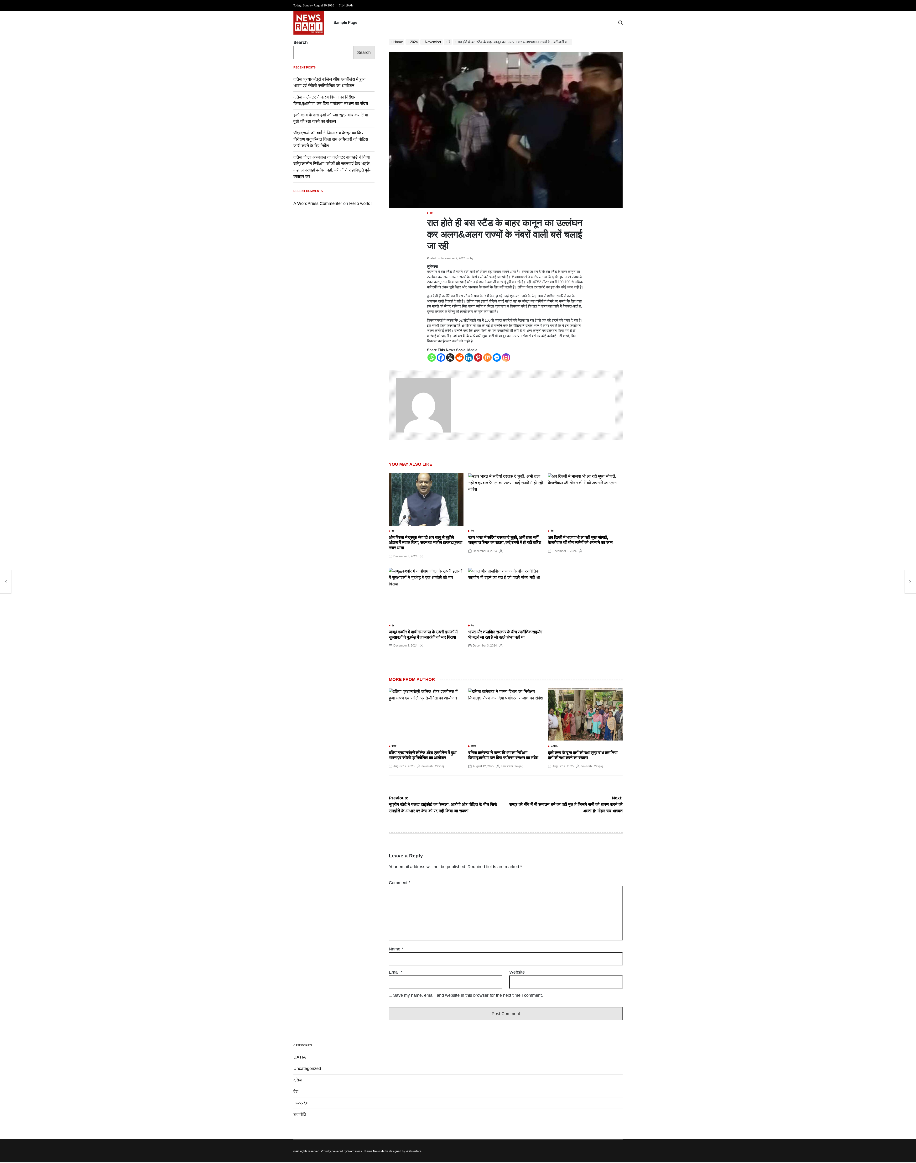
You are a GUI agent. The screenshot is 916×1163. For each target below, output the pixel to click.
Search (300, 42)
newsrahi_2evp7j (433, 766)
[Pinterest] (478, 357)
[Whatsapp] (431, 357)
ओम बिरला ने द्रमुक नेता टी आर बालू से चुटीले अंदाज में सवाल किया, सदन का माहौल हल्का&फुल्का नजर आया (425, 542)
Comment (399, 882)
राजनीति (299, 1114)
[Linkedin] (469, 357)
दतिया (394, 746)
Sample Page (345, 23)
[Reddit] (459, 357)
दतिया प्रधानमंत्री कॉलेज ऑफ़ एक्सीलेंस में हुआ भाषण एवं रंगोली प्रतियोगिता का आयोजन (422, 755)
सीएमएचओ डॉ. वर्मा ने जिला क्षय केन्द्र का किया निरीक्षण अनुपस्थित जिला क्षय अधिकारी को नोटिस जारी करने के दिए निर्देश (330, 139)
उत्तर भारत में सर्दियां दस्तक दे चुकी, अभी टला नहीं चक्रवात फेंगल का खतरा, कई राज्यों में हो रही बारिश (504, 540)
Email (395, 972)
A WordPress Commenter (317, 203)
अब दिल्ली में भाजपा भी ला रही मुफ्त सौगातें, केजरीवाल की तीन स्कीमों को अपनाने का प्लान (580, 540)
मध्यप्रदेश (300, 1102)
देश (431, 213)
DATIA (554, 746)
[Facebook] (441, 357)
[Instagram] (506, 357)
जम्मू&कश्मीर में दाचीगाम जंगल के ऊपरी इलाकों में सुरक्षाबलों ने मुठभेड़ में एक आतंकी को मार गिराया (423, 635)
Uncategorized (307, 1068)
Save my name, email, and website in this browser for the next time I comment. (468, 995)
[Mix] (487, 357)
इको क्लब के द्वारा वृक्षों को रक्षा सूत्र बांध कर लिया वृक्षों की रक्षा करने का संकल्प (583, 755)
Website (517, 972)
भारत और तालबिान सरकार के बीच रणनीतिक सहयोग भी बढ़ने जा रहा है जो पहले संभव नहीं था (505, 635)
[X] (450, 357)
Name (396, 949)
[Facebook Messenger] (497, 357)
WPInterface (414, 1151)
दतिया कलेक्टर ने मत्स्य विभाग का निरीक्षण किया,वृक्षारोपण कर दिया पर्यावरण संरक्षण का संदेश (503, 755)
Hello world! (360, 203)
